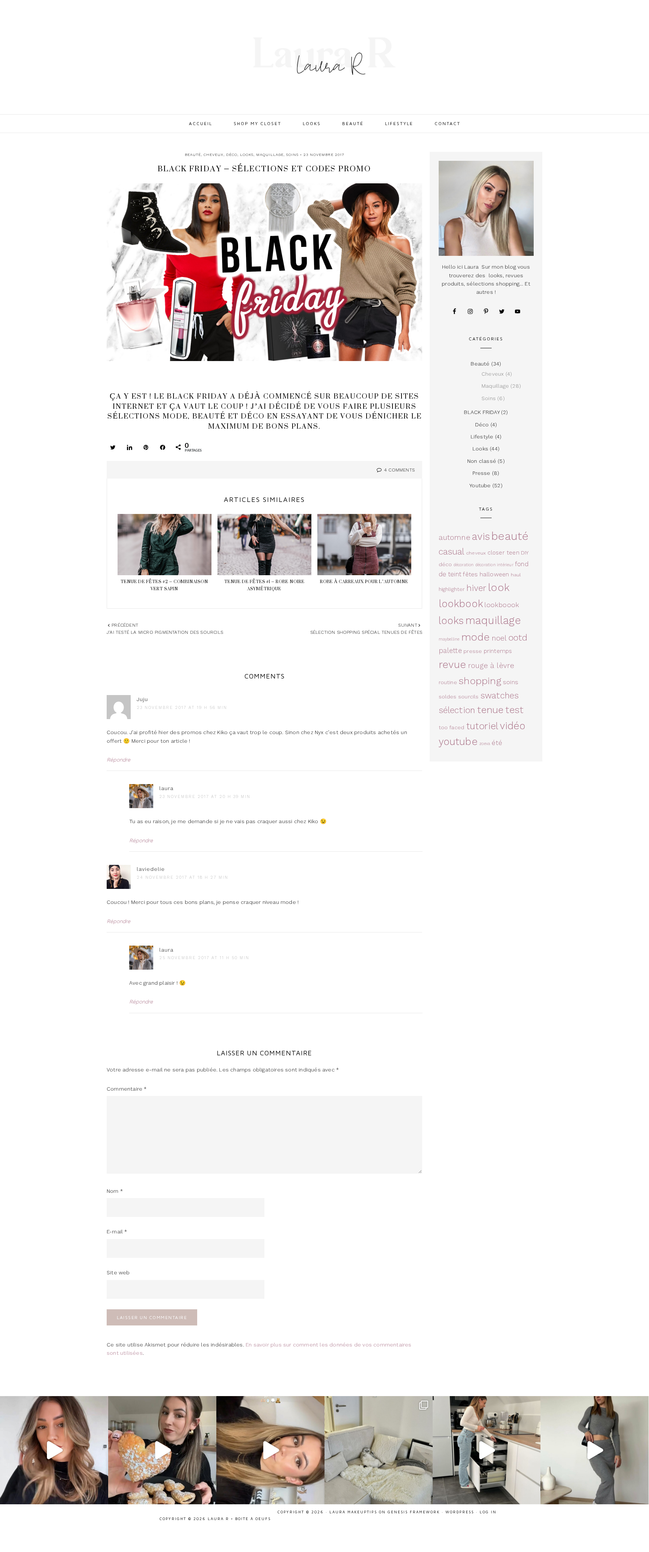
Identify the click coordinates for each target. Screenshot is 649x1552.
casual (452, 552)
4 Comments (399, 470)
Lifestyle (482, 437)
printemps (498, 651)
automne (454, 537)
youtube (458, 741)
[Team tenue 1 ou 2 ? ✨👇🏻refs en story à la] (594, 1450)
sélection (457, 710)
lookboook (501, 605)
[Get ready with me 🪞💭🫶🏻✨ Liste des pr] (270, 1450)
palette (450, 651)
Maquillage (270, 155)
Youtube (480, 485)
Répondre (119, 760)
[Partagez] (129, 447)
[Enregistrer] (146, 447)
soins (510, 682)
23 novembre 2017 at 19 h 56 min (182, 707)
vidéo (512, 725)
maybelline (449, 639)
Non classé (481, 461)
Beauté (193, 155)
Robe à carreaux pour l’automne (364, 581)
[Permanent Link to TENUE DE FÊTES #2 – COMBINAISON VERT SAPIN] (164, 546)
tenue (490, 709)
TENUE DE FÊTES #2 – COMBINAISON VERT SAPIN (164, 585)
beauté (509, 536)
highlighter (452, 589)
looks (451, 620)
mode (475, 637)
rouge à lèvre (491, 665)
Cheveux (213, 155)
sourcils (468, 697)
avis (481, 536)
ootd (518, 638)
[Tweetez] (113, 447)
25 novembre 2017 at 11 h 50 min (204, 957)
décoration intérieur (494, 564)
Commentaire (127, 1089)
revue (452, 665)
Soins (292, 155)
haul (516, 574)
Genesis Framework (414, 1512)
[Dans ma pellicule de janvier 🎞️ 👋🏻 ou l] (378, 1450)
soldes (448, 697)
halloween (494, 574)
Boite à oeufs (253, 1518)
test (514, 709)
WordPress (459, 1512)
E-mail (117, 1232)
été (497, 743)
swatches (499, 695)
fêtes (470, 574)
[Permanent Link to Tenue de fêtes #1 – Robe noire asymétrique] (264, 546)
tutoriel (482, 726)
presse (472, 651)
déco (445, 564)
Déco (231, 155)
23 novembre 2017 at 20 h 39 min (205, 796)
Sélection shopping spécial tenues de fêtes (366, 632)
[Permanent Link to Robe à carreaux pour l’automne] (364, 546)
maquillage (493, 620)
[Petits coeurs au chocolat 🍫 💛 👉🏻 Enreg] (162, 1450)
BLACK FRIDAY (481, 412)
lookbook (461, 603)
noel (499, 638)
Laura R (324, 56)
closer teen (503, 552)
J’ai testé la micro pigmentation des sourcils (165, 632)
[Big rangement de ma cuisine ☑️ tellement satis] (487, 1450)
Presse (481, 473)
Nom (115, 1191)
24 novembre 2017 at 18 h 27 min (182, 877)
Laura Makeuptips (353, 1512)
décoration (464, 564)
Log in (488, 1512)
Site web (118, 1272)
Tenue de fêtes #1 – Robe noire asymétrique (264, 585)
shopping (480, 680)
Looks (247, 155)
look (499, 588)
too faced (452, 727)
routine (448, 682)
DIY (525, 553)
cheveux (476, 553)
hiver (476, 588)
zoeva (484, 743)
